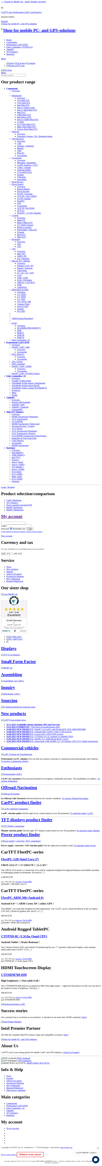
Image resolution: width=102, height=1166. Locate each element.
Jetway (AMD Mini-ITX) (28, 119)
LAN (19, 275)
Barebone (10, 54)
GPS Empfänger (24, 1061)
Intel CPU (21, 254)
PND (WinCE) (18, 354)
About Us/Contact (14, 574)
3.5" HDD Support (25, 225)
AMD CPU (22, 256)
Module (20, 148)
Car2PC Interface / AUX (27, 165)
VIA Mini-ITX (23, 100)
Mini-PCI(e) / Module (21, 261)
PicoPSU (21, 201)
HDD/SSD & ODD (20, 290)
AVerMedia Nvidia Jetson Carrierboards (28, 383)
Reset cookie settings (9, 1155)
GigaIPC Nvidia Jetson (21, 381)
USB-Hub (21, 177)
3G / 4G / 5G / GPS (25, 273)
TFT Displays (12, 503)
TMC (19, 151)
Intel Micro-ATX (24, 117)
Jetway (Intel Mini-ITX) (27, 110)
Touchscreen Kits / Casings (23, 426)
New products (12, 569)
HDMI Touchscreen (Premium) (25, 417)
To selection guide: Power (85, 845)
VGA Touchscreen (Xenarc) (23, 433)
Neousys (15, 460)
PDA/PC (21, 153)
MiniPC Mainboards (15, 510)
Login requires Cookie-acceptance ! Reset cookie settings (21, 532)
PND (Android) (18, 364)
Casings (15, 215)
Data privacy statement (16, 1090)
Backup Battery (23, 189)
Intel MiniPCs (17, 452)
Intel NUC (21, 112)
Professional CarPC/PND (17, 45)
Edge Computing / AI (21, 340)
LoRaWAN (22, 287)
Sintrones (16, 481)
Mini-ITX (21, 220)
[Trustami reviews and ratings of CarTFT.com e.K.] (14, 632)
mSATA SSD (22, 306)
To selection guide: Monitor (88, 831)
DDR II (20, 333)
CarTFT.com (19, 66)
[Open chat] (95, 1159)
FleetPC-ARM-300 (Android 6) (22, 897)
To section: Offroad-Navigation (75, 798)
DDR (19, 330)
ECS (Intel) (16, 472)
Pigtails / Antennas (25, 268)
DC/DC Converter (25, 194)
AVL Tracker (17, 361)
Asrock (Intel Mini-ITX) (27, 129)
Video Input (22, 270)
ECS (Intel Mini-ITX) (26, 124)
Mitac (14, 393)
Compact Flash (23, 304)
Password (5, 529)
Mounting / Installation (26, 163)
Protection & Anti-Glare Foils (24, 438)
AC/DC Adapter (24, 199)
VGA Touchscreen (19, 419)
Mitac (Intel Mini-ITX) (26, 127)
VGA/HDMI (17, 421)
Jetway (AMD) (18, 464)
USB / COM (22, 278)
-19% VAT (17, 554)
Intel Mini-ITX (23, 105)
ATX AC (21, 211)
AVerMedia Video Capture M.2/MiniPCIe (29, 388)
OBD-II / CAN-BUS (26, 282)
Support (9, 571)
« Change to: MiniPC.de (23, 2)
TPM (19, 285)
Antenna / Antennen (25, 146)
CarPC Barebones (14, 500)
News (8, 567)
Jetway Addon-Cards (26, 107)
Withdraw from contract (30, 1154)
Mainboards (17, 96)
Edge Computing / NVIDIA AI (19, 47)
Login (3, 526)
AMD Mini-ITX (24, 115)
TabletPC (10, 49)
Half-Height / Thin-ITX (27, 230)
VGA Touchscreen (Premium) (24, 431)
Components (11, 42)
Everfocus (16, 390)
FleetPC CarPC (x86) (21, 347)
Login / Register (8, 487)
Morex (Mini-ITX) (25, 222)
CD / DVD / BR (24, 302)
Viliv (19, 244)
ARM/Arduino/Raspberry (22, 318)
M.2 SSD (21, 311)
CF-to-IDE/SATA (24, 172)
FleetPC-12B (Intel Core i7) (20, 859)
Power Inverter (23, 191)
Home (9, 40)
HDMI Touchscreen (20, 445)
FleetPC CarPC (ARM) (21, 366)
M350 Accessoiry (24, 227)
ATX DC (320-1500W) (27, 196)
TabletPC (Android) (20, 407)
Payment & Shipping (15, 576)
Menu (3, 59)
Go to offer (27, 881)
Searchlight (21, 179)
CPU (19, 246)
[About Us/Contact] (71, 1052)
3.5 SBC (20, 122)
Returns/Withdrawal (14, 581)
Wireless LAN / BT (25, 266)
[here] (84, 1017)
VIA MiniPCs (17, 467)
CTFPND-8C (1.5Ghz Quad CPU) (24, 936)
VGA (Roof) (17, 429)
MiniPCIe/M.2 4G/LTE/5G (38, 1063)
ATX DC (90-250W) (26, 208)
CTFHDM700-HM (14, 974)
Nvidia (14, 395)
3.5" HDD (21, 294)
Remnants (16, 239)
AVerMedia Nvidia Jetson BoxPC (26, 385)
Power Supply (18, 184)
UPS (19, 203)
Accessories (22, 155)
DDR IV (20, 337)
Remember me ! (19, 529)
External (20, 232)
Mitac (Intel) (17, 476)
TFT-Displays (12, 52)
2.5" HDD (21, 297)
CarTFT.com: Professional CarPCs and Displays (21, 12)
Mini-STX (21, 237)
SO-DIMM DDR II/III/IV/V (29, 328)
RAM (14, 323)
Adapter (20, 309)
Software (15, 131)
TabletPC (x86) (18, 405)
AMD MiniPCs (18, 455)
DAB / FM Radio (24, 280)
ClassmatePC (17, 409)
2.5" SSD (21, 299)
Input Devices (17, 182)
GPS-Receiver (18, 139)
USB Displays (18, 441)
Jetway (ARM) (18, 469)
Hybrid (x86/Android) (21, 402)
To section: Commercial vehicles (14, 761)
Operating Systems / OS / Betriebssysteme (34, 136)
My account (11, 516)
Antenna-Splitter (24, 170)
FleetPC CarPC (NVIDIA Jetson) (26, 373)
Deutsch (4, 21)
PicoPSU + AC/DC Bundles (29, 213)
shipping (19, 882)
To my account (12, 1128)
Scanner (20, 175)
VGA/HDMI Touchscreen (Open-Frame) (29, 436)
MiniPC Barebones (14, 507)
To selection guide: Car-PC (82, 813)
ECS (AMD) (17, 474)
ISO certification (13, 579)
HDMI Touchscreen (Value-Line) (26, 424)
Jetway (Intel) (17, 462)
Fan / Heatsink (23, 258)
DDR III (20, 335)
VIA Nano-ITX (23, 103)
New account (6, 536)
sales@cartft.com (66, 1147)
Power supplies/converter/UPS (19, 505)
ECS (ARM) (17, 479)
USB (19, 143)
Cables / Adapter (24, 167)
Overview (16, 91)
